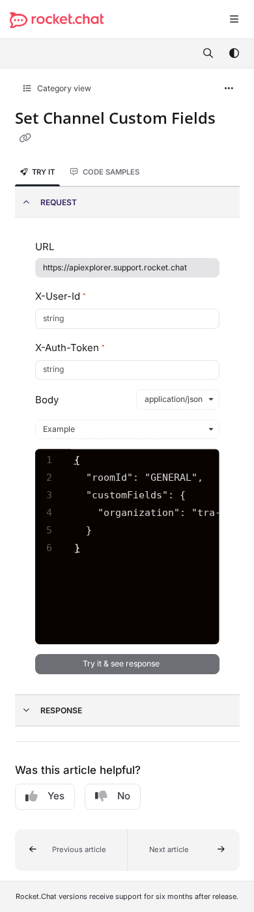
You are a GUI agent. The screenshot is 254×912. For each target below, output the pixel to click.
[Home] (57, 20)
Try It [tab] (43, 172)
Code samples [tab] (111, 172)
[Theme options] (233, 53)
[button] (71, 850)
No (123, 796)
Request (58, 202)
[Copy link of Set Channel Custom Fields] (25, 138)
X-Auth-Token (69, 347)
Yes (56, 796)
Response (61, 710)
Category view (63, 88)
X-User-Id (60, 296)
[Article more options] (229, 88)
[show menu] (233, 19)
